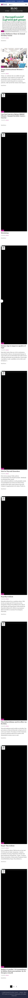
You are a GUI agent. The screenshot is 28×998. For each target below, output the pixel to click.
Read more (3, 40)
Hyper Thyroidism (8, 846)
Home (7, 10)
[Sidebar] (1, 301)
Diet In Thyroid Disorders (10, 471)
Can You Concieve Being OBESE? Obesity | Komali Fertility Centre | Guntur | (13, 116)
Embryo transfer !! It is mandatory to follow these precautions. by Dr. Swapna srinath (13, 971)
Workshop (5, 233)
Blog (2, 31)
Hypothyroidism (7, 596)
